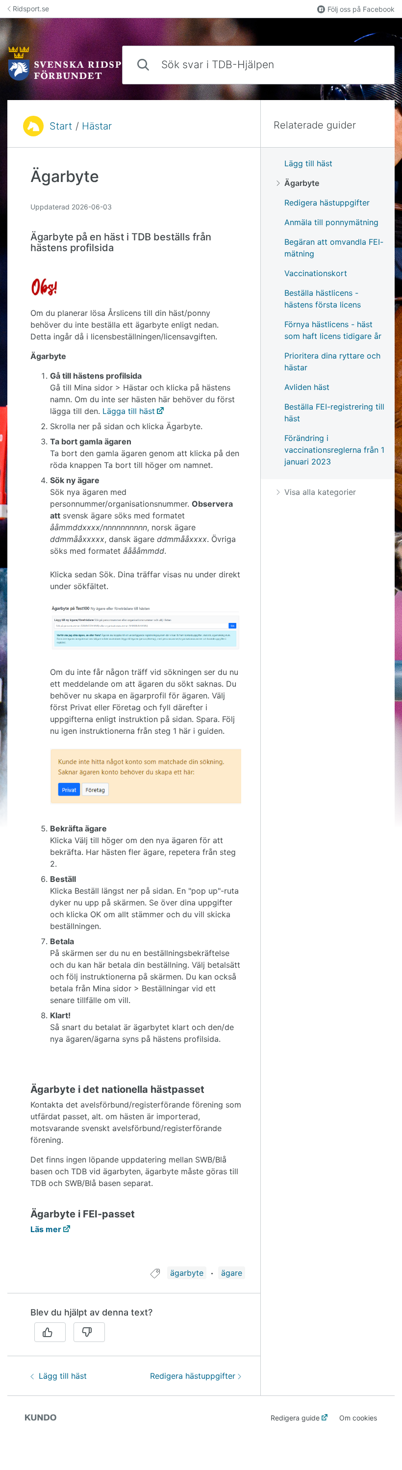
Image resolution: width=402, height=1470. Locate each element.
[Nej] (89, 1332)
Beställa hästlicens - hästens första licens (322, 298)
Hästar (97, 126)
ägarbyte (186, 1273)
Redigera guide (295, 1418)
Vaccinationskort (315, 273)
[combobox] (258, 65)
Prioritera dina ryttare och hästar (332, 361)
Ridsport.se (31, 8)
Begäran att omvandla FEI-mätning (333, 247)
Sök (370, 64)
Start (61, 126)
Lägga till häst (128, 411)
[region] (133, 712)
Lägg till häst (63, 1376)
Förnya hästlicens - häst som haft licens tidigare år (332, 330)
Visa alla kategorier (320, 492)
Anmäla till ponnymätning (331, 222)
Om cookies (358, 1418)
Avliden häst (306, 387)
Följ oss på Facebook (361, 9)
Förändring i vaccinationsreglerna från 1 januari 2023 (334, 449)
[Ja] (50, 1332)
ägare (231, 1273)
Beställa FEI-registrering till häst (334, 412)
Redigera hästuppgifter (192, 1376)
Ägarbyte (301, 183)
